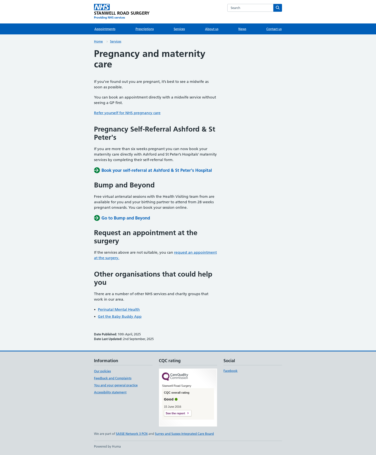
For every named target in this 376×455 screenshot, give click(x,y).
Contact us (274, 29)
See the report (175, 413)
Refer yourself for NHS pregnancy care (127, 113)
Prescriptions (145, 29)
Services (179, 29)
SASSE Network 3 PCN (132, 434)
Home (98, 41)
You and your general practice (116, 385)
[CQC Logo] (175, 377)
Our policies (102, 371)
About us (211, 29)
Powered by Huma (107, 446)
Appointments (104, 29)
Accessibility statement (110, 392)
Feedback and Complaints (112, 378)
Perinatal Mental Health (119, 309)
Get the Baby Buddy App (120, 316)
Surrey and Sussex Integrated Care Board (184, 434)
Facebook (230, 371)
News (242, 29)
